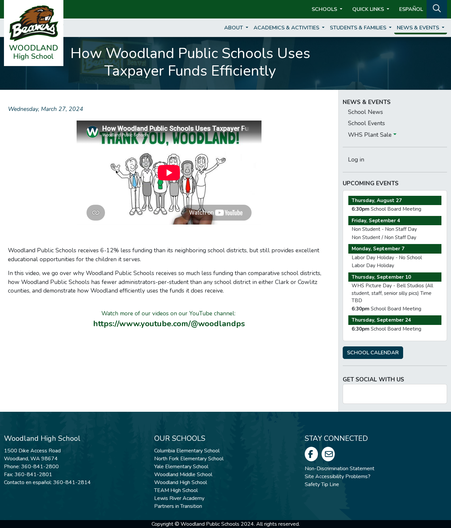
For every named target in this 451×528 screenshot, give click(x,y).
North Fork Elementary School (189, 458)
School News (365, 112)
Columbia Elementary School (187, 450)
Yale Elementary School (181, 466)
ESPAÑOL (411, 9)
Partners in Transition (178, 506)
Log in (356, 159)
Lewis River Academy (179, 498)
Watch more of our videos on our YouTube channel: (169, 313)
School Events (366, 123)
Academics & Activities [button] (287, 27)
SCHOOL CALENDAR (373, 352)
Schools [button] (325, 9)
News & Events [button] (418, 27)
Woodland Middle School (183, 474)
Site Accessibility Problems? (337, 476)
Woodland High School (180, 482)
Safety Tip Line (322, 484)
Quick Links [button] (368, 9)
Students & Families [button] (359, 27)
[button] (436, 8)
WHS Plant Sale (370, 135)
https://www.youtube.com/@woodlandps (169, 323)
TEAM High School (176, 490)
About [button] (234, 27)
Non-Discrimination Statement (339, 468)
